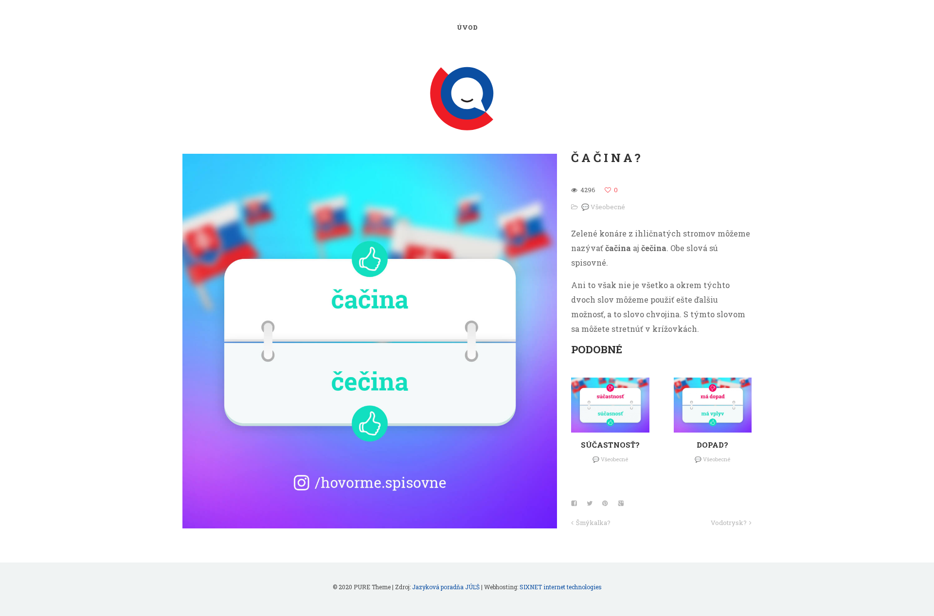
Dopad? (712, 445)
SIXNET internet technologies (561, 587)
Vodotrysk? (729, 522)
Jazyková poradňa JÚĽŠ (446, 587)
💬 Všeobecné (603, 206)
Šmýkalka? (593, 522)
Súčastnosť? (610, 445)
